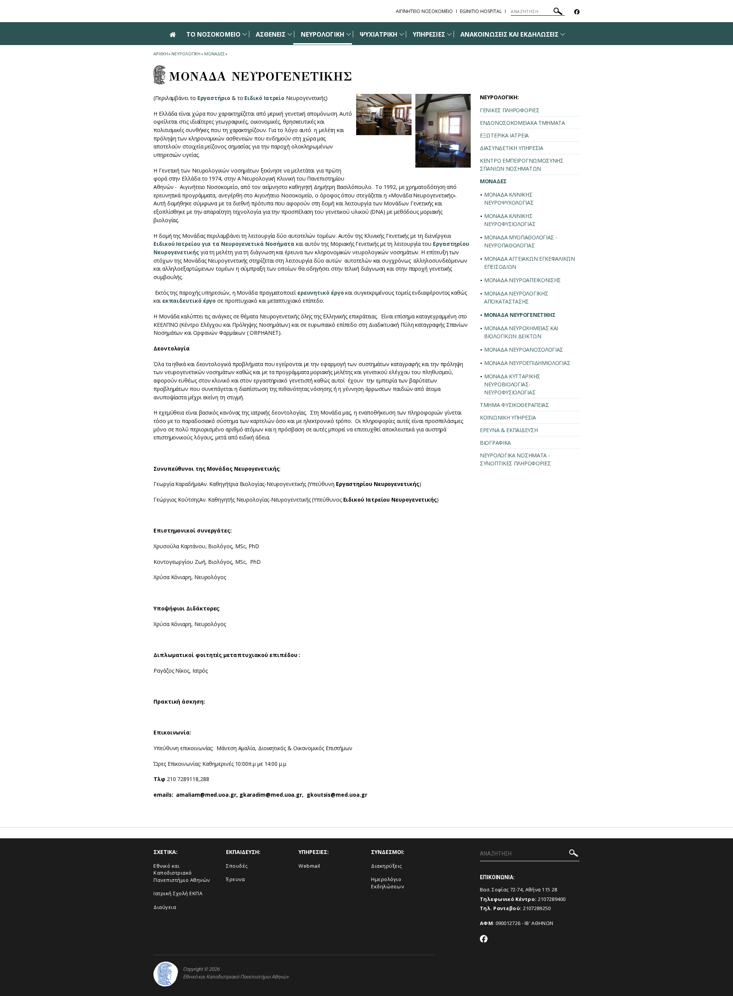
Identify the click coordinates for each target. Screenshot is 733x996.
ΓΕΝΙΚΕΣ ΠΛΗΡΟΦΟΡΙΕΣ (509, 110)
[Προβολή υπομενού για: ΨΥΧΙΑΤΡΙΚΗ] (401, 34)
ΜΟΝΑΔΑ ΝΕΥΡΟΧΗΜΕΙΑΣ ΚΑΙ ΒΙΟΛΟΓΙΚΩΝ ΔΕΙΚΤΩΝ (521, 332)
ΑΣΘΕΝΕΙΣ (271, 34)
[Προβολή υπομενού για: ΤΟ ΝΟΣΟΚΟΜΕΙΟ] (245, 34)
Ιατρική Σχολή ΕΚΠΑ (177, 893)
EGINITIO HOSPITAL (481, 11)
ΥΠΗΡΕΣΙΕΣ (429, 34)
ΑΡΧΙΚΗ (160, 53)
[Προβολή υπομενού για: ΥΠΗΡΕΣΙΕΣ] (449, 34)
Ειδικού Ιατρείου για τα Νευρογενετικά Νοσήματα (223, 243)
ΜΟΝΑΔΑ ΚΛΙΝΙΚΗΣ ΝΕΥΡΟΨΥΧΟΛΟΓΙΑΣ (509, 198)
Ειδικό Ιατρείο (264, 98)
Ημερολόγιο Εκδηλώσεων (387, 883)
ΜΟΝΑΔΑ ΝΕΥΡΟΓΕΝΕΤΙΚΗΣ (519, 314)
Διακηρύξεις (386, 865)
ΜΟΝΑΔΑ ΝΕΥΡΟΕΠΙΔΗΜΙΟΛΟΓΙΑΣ (527, 362)
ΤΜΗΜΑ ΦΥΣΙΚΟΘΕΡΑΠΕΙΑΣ (514, 404)
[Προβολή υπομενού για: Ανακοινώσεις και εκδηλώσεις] (563, 34)
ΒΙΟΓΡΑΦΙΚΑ (495, 442)
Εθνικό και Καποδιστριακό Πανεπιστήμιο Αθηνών (181, 872)
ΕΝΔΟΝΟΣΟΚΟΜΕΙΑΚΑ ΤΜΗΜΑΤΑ (522, 122)
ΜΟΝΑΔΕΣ (214, 53)
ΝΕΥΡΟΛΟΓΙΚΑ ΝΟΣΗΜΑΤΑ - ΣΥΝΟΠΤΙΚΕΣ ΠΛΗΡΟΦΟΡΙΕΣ (515, 459)
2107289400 (552, 899)
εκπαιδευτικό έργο (189, 300)
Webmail (309, 865)
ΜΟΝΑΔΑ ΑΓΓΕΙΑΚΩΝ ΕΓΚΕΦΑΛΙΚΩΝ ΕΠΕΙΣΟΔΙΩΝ (529, 262)
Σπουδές (237, 865)
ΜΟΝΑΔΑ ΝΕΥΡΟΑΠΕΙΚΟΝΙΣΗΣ (522, 280)
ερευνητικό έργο (320, 292)
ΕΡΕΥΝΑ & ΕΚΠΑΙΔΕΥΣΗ (509, 430)
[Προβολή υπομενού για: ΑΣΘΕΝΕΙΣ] (290, 34)
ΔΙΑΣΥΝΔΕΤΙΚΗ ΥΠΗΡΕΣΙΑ (511, 148)
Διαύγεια (164, 907)
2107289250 (537, 908)
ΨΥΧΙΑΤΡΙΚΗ (379, 34)
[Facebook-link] (577, 12)
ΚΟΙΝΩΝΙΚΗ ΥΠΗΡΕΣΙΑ (508, 417)
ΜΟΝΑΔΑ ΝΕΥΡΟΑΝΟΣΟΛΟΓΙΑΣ (523, 349)
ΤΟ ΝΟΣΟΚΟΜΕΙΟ (213, 34)
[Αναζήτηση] (558, 12)
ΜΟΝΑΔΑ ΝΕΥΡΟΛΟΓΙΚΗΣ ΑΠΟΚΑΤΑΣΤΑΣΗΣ (516, 297)
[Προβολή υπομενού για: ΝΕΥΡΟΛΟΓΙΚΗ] (348, 34)
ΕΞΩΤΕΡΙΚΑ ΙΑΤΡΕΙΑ (504, 135)
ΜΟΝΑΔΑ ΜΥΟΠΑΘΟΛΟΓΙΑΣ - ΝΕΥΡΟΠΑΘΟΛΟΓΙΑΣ (520, 241)
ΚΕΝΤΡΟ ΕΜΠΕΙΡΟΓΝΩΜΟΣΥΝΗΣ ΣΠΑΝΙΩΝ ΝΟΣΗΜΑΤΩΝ (521, 164)
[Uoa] (165, 974)
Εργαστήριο (213, 98)
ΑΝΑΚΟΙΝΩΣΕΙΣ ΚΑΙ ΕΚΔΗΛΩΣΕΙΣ (509, 34)
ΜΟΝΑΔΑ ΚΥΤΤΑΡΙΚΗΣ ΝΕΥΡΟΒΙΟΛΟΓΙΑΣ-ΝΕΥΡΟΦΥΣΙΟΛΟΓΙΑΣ (512, 384)
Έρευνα (235, 879)
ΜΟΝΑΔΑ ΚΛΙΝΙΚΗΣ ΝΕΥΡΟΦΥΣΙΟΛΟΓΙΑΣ (509, 220)
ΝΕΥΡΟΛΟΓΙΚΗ (322, 34)
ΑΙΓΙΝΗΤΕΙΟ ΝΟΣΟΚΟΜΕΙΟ (424, 11)
